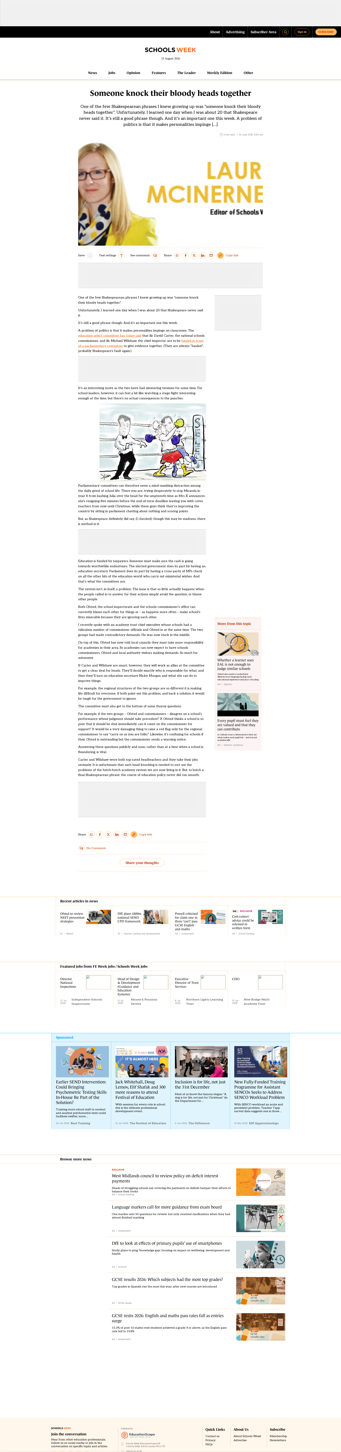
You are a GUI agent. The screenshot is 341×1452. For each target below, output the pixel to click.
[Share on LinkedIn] (202, 255)
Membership (278, 1436)
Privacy (210, 1440)
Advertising (235, 32)
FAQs (209, 1444)
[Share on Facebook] (185, 255)
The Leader (186, 73)
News (92, 73)
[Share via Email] (211, 255)
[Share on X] (194, 255)
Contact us (212, 1436)
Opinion (133, 73)
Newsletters (278, 1440)
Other (248, 73)
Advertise (240, 1440)
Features (159, 73)
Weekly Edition (219, 73)
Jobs (111, 73)
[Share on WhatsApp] (177, 255)
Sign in (302, 31)
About (215, 32)
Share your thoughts (142, 863)
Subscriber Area (263, 32)
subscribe (326, 31)
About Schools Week (247, 1436)
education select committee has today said (109, 336)
